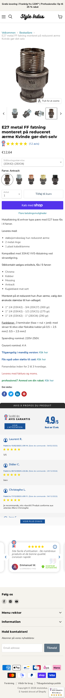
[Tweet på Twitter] (11, 394)
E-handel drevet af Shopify (32, 691)
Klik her (43, 352)
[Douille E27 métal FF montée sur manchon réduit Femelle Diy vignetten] (14, 113)
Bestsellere (25, 32)
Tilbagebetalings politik (49, 683)
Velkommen (9, 32)
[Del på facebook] (4, 394)
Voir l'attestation (15, 426)
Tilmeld (52, 648)
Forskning (9, 683)
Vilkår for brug (25, 683)
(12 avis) (34, 143)
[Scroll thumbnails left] (4, 113)
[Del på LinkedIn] (17, 394)
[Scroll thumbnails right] (60, 113)
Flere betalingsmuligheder (33, 213)
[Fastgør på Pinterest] (24, 394)
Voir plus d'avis (32, 521)
